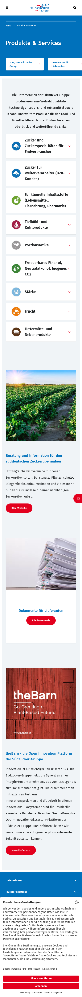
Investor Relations (16, 891)
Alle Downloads (41, 620)
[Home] (40, 8)
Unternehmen (14, 880)
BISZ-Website (19, 508)
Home (8, 26)
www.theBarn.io (20, 850)
